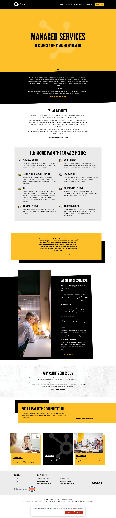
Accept (69, 512)
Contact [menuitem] (17, 481)
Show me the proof (57, 390)
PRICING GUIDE (49, 455)
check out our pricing (57, 96)
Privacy (66, 499)
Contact (70, 499)
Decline (78, 512)
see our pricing (66, 354)
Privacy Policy (72, 509)
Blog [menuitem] (16, 480)
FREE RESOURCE (18, 457)
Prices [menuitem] (16, 478)
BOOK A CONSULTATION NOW (58, 137)
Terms (62, 499)
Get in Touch (99, 4)
